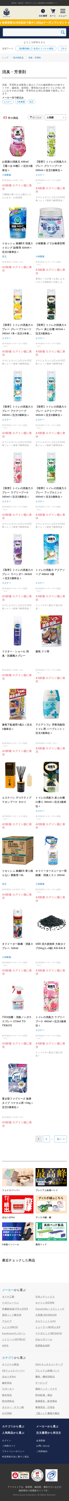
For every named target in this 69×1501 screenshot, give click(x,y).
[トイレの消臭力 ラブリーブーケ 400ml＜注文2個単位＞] (51, 1019)
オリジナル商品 (10, 1364)
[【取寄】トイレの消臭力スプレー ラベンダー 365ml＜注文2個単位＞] (17, 572)
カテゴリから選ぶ (13, 1426)
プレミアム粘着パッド (47, 1370)
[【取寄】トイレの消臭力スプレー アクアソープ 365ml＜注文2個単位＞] (17, 408)
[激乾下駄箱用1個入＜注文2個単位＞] (17, 722)
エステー (8, 101)
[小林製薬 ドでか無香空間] (51, 245)
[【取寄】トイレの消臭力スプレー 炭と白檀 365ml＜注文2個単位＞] (51, 327)
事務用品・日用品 (45, 1407)
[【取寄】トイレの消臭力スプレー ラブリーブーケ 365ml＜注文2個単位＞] (17, 490)
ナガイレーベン (10, 1302)
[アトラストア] (6, 12)
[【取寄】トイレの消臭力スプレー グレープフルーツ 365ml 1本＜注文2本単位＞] (17, 327)
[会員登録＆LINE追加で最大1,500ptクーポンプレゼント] (34, 22)
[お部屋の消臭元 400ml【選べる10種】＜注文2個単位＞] (17, 162)
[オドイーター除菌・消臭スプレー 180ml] (17, 941)
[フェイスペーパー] (17, 1180)
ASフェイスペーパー (13, 1370)
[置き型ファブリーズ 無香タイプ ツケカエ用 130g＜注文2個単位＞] (17, 1095)
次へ (59, 1139)
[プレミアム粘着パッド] (51, 1180)
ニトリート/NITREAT (13, 1339)
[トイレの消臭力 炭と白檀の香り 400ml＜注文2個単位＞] (51, 795)
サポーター (8, 1388)
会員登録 (40, 1440)
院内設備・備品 (43, 1395)
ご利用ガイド (9, 1445)
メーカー (8, 1290)
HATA (5, 1345)
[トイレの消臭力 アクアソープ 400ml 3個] (51, 572)
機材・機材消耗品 (45, 1376)
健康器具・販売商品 (46, 1401)
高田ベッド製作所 (11, 1314)
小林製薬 (21, 101)
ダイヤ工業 (8, 1296)
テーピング (41, 1382)
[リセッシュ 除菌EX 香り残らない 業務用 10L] (17, 867)
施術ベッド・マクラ (46, 1388)
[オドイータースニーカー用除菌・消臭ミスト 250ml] (51, 868)
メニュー (63, 15)
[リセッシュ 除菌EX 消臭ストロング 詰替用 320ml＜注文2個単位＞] (17, 239)
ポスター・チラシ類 (13, 1407)
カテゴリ (8, 1357)
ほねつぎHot (9, 1376)
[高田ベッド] (51, 1234)
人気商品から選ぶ (13, 1433)
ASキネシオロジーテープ (49, 1364)
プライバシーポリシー (13, 1451)
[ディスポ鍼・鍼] (51, 1207)
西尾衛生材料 (42, 1345)
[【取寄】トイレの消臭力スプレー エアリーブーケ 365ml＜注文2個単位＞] (51, 408)
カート (53, 15)
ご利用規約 (41, 1451)
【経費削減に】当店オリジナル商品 (36, 48)
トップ (5, 57)
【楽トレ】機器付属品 (47, 1413)
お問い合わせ (43, 1445)
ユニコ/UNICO (10, 1327)
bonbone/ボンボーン (13, 1333)
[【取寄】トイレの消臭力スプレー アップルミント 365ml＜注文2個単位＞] (51, 490)
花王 (31, 101)
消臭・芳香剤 (34, 57)
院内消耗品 (18, 57)
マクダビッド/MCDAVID (48, 1333)
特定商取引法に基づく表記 (15, 1456)
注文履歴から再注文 (48, 1433)
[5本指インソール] (17, 1234)
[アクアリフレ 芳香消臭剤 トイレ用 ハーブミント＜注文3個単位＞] (51, 721)
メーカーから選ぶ (47, 1426)
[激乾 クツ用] (51, 649)
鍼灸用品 (7, 1382)
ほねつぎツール (43, 1339)
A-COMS (7, 1413)
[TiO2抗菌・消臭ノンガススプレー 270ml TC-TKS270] (17, 1015)
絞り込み (37, 117)
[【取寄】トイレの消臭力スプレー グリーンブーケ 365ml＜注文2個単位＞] (51, 163)
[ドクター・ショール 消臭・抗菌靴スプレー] (17, 647)
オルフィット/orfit (45, 1321)
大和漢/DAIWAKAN (46, 1314)
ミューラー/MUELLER (47, 1327)
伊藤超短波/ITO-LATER (15, 1308)
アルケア (7, 1321)
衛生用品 (7, 1395)
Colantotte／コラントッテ (50, 1308)
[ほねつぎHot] (17, 1207)
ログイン (6, 1440)
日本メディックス (45, 1296)
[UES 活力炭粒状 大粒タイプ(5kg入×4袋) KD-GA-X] (51, 941)
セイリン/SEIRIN (44, 1302)
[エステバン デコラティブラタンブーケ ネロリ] (17, 795)
